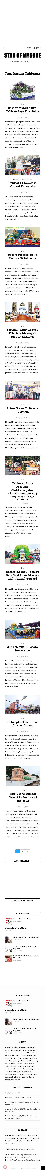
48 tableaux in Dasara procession (22, 648)
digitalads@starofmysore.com (25, 1155)
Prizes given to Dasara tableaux (22, 410)
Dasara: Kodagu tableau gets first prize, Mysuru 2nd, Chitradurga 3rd (22, 575)
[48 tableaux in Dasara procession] (22, 638)
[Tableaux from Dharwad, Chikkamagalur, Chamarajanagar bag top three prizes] (22, 475)
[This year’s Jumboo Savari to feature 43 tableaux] (23, 785)
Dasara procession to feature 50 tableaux (22, 256)
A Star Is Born (17, 1093)
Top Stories (28, 179)
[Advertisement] (22, 22)
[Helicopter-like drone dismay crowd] (22, 713)
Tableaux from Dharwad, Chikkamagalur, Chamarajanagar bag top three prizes (22, 490)
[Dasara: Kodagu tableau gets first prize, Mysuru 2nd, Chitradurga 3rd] (22, 563)
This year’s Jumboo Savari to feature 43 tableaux (23, 797)
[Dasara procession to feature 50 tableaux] (22, 246)
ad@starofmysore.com (21, 1157)
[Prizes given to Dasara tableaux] (22, 400)
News (22, 104)
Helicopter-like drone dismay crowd (22, 723)
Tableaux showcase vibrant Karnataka (22, 184)
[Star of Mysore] (22, 56)
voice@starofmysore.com (31, 1160)
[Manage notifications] (5, 1167)
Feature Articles (18, 179)
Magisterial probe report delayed (15, 928)
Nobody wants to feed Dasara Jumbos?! (26, 937)
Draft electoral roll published (22, 919)
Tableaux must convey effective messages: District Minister (22, 333)
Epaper (37, 48)
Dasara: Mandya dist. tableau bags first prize (22, 109)
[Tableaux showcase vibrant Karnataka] (22, 174)
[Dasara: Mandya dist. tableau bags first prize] (22, 99)
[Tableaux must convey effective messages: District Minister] (22, 321)
